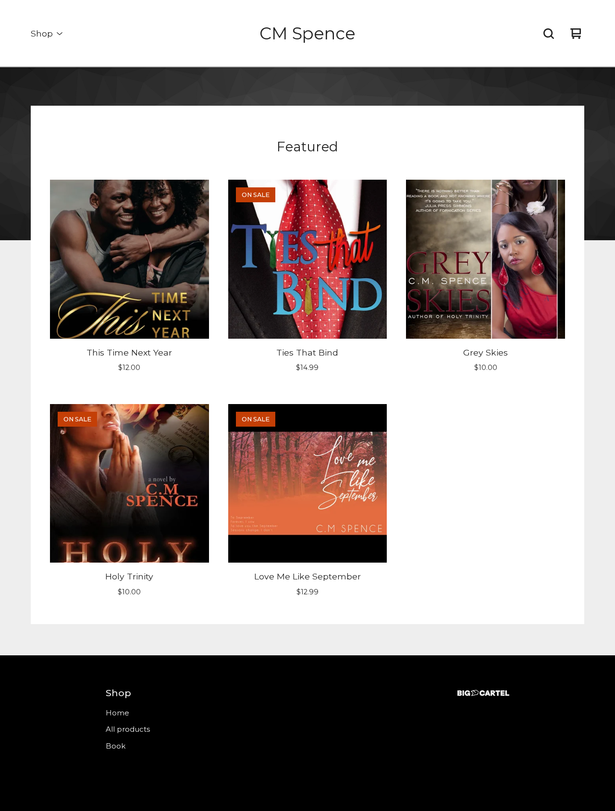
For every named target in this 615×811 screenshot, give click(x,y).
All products (128, 729)
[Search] (548, 33)
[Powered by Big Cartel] (483, 693)
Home (117, 712)
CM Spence (307, 33)
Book (115, 745)
